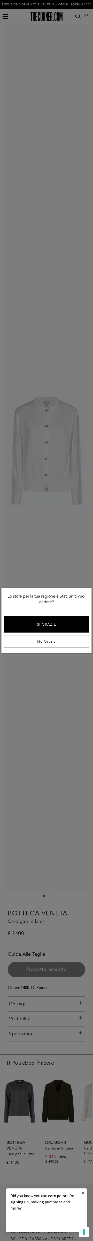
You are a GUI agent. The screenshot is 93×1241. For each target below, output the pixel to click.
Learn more (28, 1222)
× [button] (83, 1193)
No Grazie (46, 641)
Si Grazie (46, 624)
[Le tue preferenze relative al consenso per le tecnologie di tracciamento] (84, 1232)
